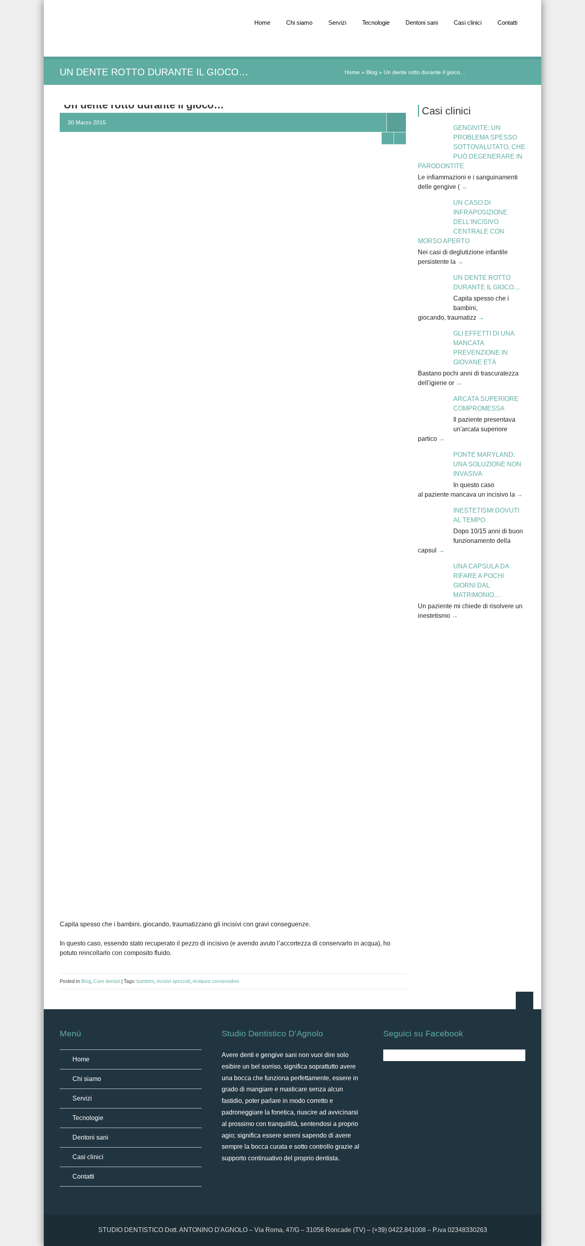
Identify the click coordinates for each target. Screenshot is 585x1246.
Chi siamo (299, 22)
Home (262, 22)
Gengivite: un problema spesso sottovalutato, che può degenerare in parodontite (471, 146)
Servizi (337, 22)
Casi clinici (468, 22)
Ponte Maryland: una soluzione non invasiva (487, 464)
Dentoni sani (422, 22)
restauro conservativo (216, 981)
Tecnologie (376, 22)
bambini (145, 981)
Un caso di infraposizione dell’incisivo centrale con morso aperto (462, 221)
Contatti (507, 22)
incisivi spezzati (173, 981)
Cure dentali (107, 981)
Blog (371, 72)
